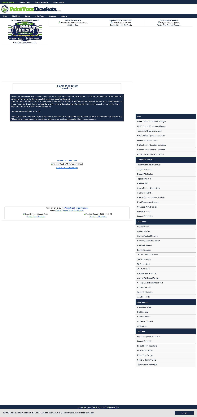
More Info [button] (90, 413)
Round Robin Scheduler (147, 346)
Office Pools (39, 16)
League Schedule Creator (147, 140)
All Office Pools (143, 297)
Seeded (27, 16)
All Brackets (142, 326)
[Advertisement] (98, 62)
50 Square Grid (143, 264)
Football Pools (24, 2)
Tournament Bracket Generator (149, 131)
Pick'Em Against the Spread (148, 241)
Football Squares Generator (148, 337)
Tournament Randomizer (147, 365)
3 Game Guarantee (145, 193)
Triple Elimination (144, 179)
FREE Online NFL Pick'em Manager (151, 126)
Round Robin (142, 183)
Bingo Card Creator (145, 355)
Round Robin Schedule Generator (151, 150)
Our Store (52, 16)
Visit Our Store (73, 25)
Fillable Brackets (144, 212)
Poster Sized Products (36, 217)
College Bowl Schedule (146, 273)
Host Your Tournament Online (25, 43)
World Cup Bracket (145, 292)
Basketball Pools (144, 287)
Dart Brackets (142, 312)
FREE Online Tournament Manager (151, 122)
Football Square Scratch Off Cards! (69, 210)
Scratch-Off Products (98, 217)
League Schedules (145, 216)
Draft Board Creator (145, 351)
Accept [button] (184, 413)
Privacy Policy (102, 407)
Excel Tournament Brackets (148, 202)
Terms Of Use (89, 407)
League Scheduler (41, 2)
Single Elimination (144, 169)
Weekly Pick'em (143, 231)
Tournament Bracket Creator (148, 165)
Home (5, 16)
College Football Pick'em (147, 236)
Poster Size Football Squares (169, 25)
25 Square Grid (143, 269)
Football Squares (144, 250)
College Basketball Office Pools (150, 283)
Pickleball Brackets (145, 321)
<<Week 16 (61, 160)
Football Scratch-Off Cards (121, 25)
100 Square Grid (144, 259)
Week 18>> (72, 160)
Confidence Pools (144, 245)
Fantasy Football (8, 2)
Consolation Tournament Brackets (151, 198)
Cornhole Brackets (144, 307)
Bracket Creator (58, 2)
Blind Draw (16, 16)
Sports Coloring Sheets (146, 360)
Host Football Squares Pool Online (151, 136)
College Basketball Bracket (148, 278)
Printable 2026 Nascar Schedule (150, 154)
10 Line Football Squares (147, 255)
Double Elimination (145, 174)
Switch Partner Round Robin (148, 188)
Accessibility (114, 407)
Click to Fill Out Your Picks (67, 168)
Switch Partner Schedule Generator (151, 145)
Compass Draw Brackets (147, 207)
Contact (64, 16)
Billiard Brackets (143, 317)
